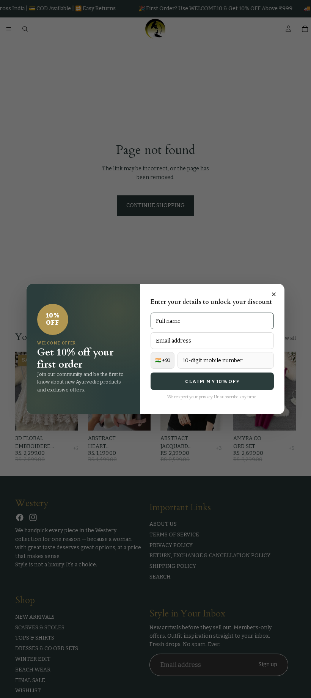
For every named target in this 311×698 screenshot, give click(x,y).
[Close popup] (274, 294)
